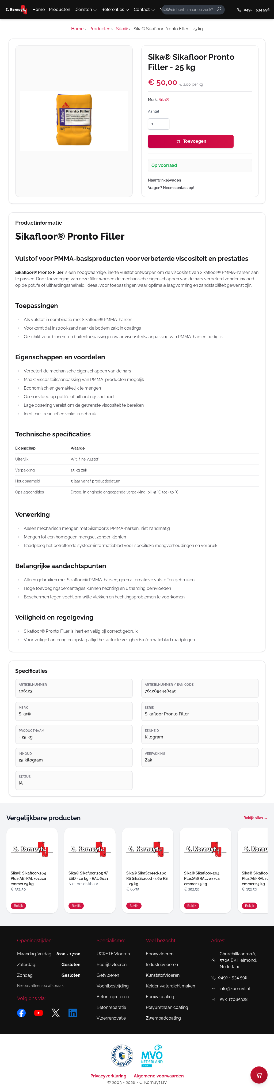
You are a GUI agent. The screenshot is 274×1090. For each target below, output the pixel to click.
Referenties (112, 9)
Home (38, 9)
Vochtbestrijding (113, 986)
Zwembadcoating (163, 1018)
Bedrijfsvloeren (112, 964)
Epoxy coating (160, 996)
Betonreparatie (111, 1007)
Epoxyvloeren (159, 953)
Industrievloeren (162, 964)
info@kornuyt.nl (235, 988)
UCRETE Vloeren (113, 953)
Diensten (83, 9)
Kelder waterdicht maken (170, 986)
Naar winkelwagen (164, 180)
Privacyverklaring (108, 1075)
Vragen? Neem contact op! (171, 188)
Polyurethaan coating (167, 1007)
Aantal (153, 111)
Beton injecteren (113, 996)
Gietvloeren (108, 975)
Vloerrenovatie (111, 1018)
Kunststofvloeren (163, 975)
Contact (142, 9)
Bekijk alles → (255, 818)
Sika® (164, 99)
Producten (59, 9)
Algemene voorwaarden (159, 1075)
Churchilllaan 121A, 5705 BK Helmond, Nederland (238, 960)
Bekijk (18, 906)
